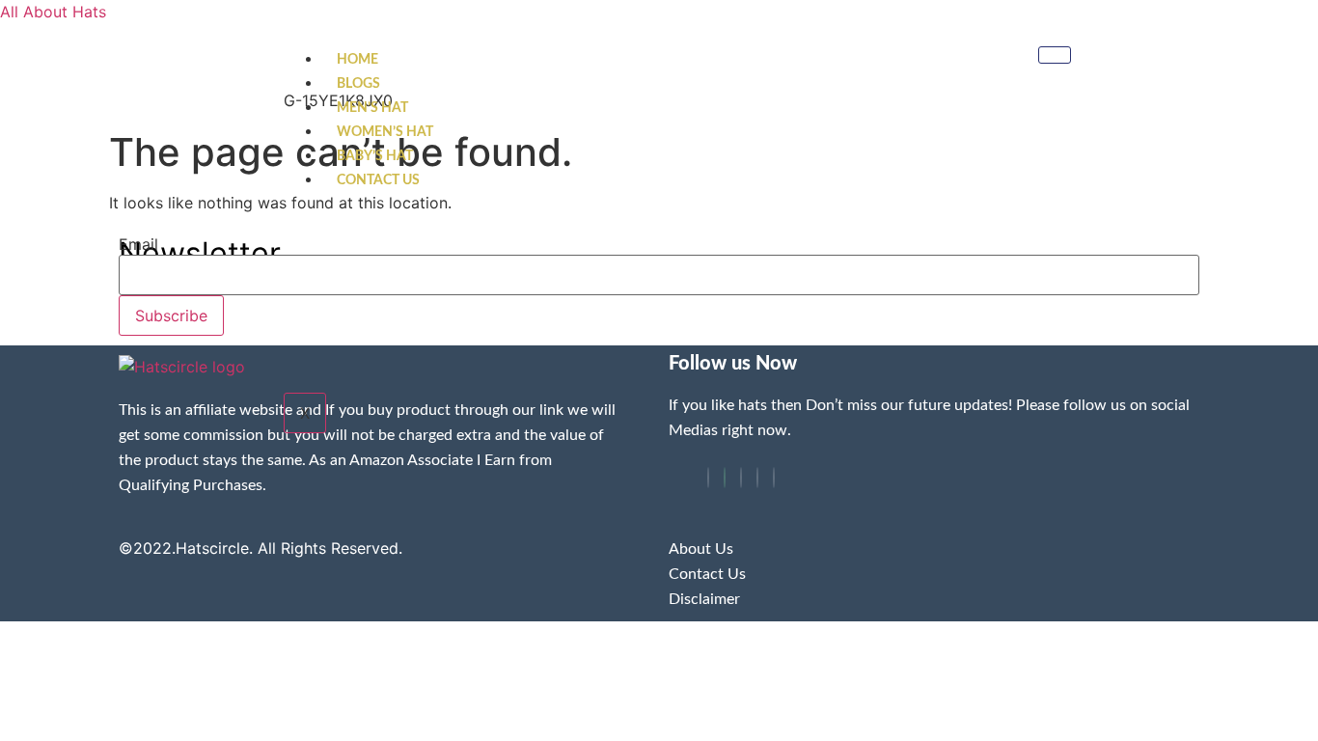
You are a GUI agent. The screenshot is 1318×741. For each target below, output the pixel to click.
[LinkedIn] (741, 477)
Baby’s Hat (375, 156)
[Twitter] (725, 477)
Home (357, 60)
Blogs (358, 84)
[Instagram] (774, 477)
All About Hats (53, 11)
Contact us (378, 180)
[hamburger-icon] (1054, 55)
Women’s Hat (385, 132)
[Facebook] (708, 477)
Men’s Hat (372, 108)
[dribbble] (757, 477)
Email (138, 244)
